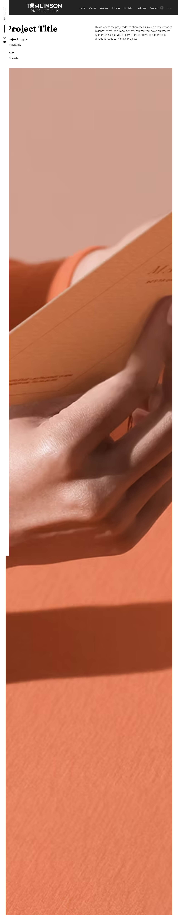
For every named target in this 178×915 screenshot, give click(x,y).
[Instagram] (4, 37)
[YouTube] (4, 42)
